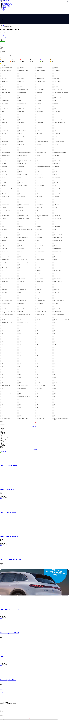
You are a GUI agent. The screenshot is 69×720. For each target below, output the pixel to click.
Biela (12, 59)
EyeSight (20, 133)
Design (3, 111)
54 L (20, 355)
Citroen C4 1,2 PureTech (7, 489)
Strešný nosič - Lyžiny (40, 245)
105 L (3, 330)
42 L (55, 322)
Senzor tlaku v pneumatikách (23, 237)
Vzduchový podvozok (5, 284)
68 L (55, 363)
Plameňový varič (39, 207)
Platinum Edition (57, 207)
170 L (55, 333)
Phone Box (21, 207)
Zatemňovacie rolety (22, 289)
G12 (37, 308)
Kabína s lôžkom (39, 149)
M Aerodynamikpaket (22, 163)
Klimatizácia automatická (6, 152)
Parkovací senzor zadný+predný (24, 204)
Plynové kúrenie (56, 210)
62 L (37, 360)
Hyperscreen (21, 311)
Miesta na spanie (4, 174)
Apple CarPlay (56, 86)
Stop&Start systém (5, 245)
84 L (37, 374)
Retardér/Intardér (4, 229)
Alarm (3, 86)
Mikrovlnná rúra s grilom (41, 385)
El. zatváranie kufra (22, 122)
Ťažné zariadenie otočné (23, 259)
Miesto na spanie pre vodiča (23, 174)
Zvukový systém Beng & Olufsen (7, 300)
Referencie (4, 7)
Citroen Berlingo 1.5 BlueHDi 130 (9, 633)
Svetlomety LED (22, 251)
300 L (3, 396)
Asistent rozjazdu (39, 92)
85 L (55, 374)
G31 (2, 297)
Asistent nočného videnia (58, 89)
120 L (38, 330)
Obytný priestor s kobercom (41, 185)
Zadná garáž (21, 286)
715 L (55, 410)
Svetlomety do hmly (5, 251)
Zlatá (52, 61)
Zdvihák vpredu (4, 292)
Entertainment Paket (22, 130)
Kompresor (38, 155)
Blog (3, 8)
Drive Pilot (38, 114)
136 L (55, 396)
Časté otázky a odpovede (6, 6)
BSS (55, 100)
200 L (38, 336)
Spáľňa (38, 240)
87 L (20, 377)
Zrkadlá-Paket (56, 292)
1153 (55, 399)
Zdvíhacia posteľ (56, 289)
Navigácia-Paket (4, 182)
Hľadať (1, 421)
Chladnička (56, 103)
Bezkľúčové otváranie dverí (58, 97)
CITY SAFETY (39, 388)
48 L (55, 349)
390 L (3, 410)
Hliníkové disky (21, 138)
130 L (38, 404)
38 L (20, 344)
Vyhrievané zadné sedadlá (58, 278)
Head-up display (56, 136)
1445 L (3, 333)
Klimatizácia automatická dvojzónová (25, 152)
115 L (38, 399)
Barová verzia (21, 97)
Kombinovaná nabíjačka (23, 155)
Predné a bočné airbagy (57, 81)
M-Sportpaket (21, 166)
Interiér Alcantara (4, 144)
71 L (55, 366)
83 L (20, 374)
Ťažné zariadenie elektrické (6, 259)
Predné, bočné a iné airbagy (41, 81)
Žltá (2, 63)
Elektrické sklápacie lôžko (23, 125)
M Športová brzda (57, 163)
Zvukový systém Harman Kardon (7, 67)
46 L (20, 349)
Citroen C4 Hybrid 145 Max (8, 680)
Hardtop (38, 136)
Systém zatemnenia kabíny (41, 256)
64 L (2, 363)
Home (3, 25)
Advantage (38, 75)
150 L (3, 407)
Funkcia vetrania (21, 303)
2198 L (20, 407)
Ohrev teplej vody (4, 193)
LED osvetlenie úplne (57, 160)
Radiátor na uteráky (40, 223)
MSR (20, 177)
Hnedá (52, 59)
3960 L (55, 344)
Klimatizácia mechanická (5, 155)
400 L (20, 410)
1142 (55, 385)
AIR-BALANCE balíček (40, 78)
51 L (37, 352)
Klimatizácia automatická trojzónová (42, 152)
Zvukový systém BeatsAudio (6, 70)
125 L (55, 330)
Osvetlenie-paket (56, 196)
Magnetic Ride (56, 166)
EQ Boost (38, 130)
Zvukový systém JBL (57, 70)
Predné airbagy (21, 81)
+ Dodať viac (2, 41)
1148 (2, 388)
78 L (37, 371)
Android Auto (39, 86)
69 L (2, 366)
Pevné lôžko (4, 207)
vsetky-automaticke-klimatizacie (59, 314)
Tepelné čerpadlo (4, 262)
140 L (55, 404)
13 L (20, 404)
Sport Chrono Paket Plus (58, 240)
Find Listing (2, 424)
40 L (2, 347)
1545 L (38, 333)
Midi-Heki (55, 171)
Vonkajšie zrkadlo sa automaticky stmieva (8, 278)
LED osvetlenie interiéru (40, 160)
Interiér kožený (39, 144)
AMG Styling (21, 86)
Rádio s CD (21, 226)
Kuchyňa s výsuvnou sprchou (23, 385)
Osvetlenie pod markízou (40, 418)
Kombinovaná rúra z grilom (6, 385)
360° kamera (56, 67)
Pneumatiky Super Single (23, 212)
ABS (2, 73)
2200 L (55, 336)
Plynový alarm (4, 212)
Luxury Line (4, 163)
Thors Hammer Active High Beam (24, 262)
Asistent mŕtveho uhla (40, 89)
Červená (23, 59)
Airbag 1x (3, 415)
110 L (20, 330)
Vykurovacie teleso (40, 281)
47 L (37, 349)
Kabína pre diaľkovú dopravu (6, 149)
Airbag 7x (38, 319)
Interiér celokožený (22, 144)
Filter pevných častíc (57, 133)
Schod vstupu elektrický (58, 234)
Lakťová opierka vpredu (5, 160)
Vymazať (28, 718)
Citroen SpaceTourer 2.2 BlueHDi (9, 609)
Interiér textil (56, 144)
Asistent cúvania (4, 89)
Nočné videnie (4, 185)
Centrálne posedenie (5, 103)
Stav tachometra (3, 0)
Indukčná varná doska (57, 308)
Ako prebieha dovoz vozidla (7, 4)
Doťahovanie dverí (57, 111)
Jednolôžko (38, 147)
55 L (37, 355)
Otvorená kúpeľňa (39, 199)
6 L (37, 410)
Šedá (32, 61)
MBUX (20, 171)
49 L (2, 352)
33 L (55, 407)
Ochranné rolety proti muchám (59, 188)
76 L (2, 371)
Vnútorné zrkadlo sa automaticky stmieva (60, 273)
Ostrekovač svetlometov (5, 196)
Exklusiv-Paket (4, 133)
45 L (2, 349)
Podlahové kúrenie (39, 212)
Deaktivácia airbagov (5, 81)
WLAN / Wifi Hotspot (57, 284)
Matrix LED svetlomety (5, 171)
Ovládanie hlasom (57, 199)
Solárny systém (21, 240)
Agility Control (21, 78)
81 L (55, 371)
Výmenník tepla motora (58, 281)
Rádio (55, 223)
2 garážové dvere (39, 67)
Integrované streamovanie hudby (59, 141)
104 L (38, 396)
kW (0, 47)
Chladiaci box (39, 103)
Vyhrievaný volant (22, 281)
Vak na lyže (21, 270)
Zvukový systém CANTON (41, 70)
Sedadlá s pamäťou (5, 237)
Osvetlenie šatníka (39, 196)
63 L (55, 360)
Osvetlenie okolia (22, 196)
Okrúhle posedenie (57, 193)
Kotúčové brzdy (56, 155)
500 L (20, 352)
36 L (55, 341)
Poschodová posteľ (57, 215)
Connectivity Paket (5, 108)
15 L (20, 333)
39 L (37, 344)
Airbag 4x (3, 319)
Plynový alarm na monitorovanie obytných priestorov (8, 312)
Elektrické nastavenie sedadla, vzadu (59, 122)
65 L (20, 363)
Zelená (43, 61)
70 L (37, 366)
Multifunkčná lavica (40, 303)
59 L (37, 358)
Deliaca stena (56, 108)
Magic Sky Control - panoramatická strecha (43, 166)
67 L (37, 363)
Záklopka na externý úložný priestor (59, 286)
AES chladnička (4, 78)
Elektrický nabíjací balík (58, 125)
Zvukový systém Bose (22, 300)
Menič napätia (39, 171)
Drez (20, 114)
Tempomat (56, 259)
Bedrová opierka (39, 97)
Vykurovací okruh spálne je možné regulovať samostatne (61, 419)
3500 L (38, 341)
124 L (3, 404)
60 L (55, 358)
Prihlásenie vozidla (5, 5)
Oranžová (13, 61)
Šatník (38, 234)
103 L (20, 399)
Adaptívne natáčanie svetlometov (42, 73)
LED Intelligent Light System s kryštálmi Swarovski (25, 161)
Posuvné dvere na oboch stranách (24, 218)
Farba (1, 57)
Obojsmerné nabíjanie (57, 311)
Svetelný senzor (4, 248)
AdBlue (20, 75)
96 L (2, 382)
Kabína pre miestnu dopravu (23, 149)
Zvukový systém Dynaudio (23, 70)
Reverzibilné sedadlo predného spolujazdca (25, 229)
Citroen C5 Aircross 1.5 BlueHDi (9, 512)
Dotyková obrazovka (5, 114)
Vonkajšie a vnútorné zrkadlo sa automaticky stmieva (61, 276)
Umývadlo (55, 267)
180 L (3, 336)
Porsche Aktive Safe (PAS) (23, 215)
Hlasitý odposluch (4, 138)
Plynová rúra (39, 210)
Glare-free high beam (22, 136)
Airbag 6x (20, 319)
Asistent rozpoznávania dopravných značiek (61, 92)
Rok (1, 433)
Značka (1, 39)
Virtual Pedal (21, 273)
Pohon (1, 438)
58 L (20, 358)
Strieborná (23, 61)
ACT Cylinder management (23, 73)
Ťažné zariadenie (56, 256)
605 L (3, 360)
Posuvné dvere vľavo (40, 218)
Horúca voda (39, 138)
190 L (20, 336)
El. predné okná (4, 122)
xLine (3, 286)
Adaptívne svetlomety (57, 73)
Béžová (3, 59)
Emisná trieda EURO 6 (5, 130)
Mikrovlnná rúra (39, 174)
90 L (55, 325)
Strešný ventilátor (57, 245)
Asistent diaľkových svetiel (23, 89)
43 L (37, 347)
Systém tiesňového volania (23, 256)
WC (20, 284)
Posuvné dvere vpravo (57, 218)
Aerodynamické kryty (57, 75)
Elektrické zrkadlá (39, 125)
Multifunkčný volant (40, 177)
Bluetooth (20, 100)
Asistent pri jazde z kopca (23, 92)
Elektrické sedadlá (4, 125)
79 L (37, 393)
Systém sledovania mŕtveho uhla (7, 256)
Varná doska (38, 270)
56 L (55, 355)
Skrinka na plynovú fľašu (58, 237)
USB (2, 270)
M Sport (38, 163)
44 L (55, 347)
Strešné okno (21, 245)
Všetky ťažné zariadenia (40, 314)
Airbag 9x (38, 415)
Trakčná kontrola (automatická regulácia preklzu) (43, 243)
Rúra (55, 229)
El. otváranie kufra (40, 119)
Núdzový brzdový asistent (23, 185)
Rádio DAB (3, 226)
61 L (20, 360)
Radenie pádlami (21, 223)
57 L (2, 358)
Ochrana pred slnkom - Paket (23, 188)
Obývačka (55, 185)
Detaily (1, 474)
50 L (2, 325)
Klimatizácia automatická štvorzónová (60, 152)
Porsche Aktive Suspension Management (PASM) (43, 216)
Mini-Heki (3, 177)
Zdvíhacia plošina (39, 289)
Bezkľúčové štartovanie (5, 100)
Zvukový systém (21, 67)
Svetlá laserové (21, 248)
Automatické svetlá (5, 97)
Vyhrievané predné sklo (22, 278)
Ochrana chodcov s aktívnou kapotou (7, 188)
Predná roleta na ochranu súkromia (7, 314)
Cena (2, 0)
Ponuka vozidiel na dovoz (6, 3)
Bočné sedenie (39, 100)
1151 (37, 322)
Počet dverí (2, 65)
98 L (20, 382)
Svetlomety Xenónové (57, 251)
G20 (2, 136)
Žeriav (20, 292)
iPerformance (56, 303)
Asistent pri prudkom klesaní (6, 393)
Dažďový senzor (39, 108)
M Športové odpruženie (23, 393)
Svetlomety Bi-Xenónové (58, 248)
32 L (2, 341)
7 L (19, 366)
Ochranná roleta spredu (40, 188)
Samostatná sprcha (22, 234)
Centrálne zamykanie (22, 103)
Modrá (3, 61)
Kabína (55, 147)
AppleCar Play (4, 240)
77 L (20, 371)
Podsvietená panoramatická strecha (59, 212)
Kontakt (3, 10)
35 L (20, 341)
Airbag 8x (20, 415)
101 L (3, 399)
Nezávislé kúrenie (57, 182)
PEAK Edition (56, 204)
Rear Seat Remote (57, 226)
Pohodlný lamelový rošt (5, 215)
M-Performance (4, 166)
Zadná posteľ (39, 286)
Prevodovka (2, 56)
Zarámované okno (4, 289)
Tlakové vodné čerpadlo (58, 262)
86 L (2, 377)
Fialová (43, 59)
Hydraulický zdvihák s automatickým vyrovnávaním (60, 139)
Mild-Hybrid (56, 174)
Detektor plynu (21, 111)
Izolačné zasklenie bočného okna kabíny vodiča (26, 147)
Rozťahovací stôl (39, 229)
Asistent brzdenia (39, 382)
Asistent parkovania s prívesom (59, 415)
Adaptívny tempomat (5, 75)
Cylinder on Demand (22, 108)
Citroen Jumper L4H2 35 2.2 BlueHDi (10, 559)
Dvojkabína (3, 119)
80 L (37, 325)
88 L (37, 377)
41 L (20, 347)
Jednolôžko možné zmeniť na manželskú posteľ (61, 319)
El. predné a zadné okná (58, 119)
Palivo (1, 49)
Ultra (20, 267)
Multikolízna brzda (57, 177)
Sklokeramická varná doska (23, 322)
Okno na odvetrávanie (22, 193)
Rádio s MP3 (39, 226)
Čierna (33, 59)
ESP (55, 130)
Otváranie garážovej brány (23, 199)
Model (1, 431)
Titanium (38, 262)
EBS (20, 119)
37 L (2, 344)
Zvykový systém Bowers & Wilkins (24, 396)
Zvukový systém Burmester (41, 300)
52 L (55, 352)
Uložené (3, 9)
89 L (55, 377)
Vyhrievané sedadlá (40, 278)
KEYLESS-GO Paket (57, 149)
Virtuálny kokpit (39, 273)
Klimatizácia (56, 382)
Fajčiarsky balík (39, 133)
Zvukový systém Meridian (6, 303)
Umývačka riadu (39, 267)
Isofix (3, 147)
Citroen (2, 656)
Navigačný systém (22, 182)
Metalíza (13, 63)
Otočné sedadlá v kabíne (5, 199)
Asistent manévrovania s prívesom (24, 308)
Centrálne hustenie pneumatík (6, 418)
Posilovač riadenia (4, 218)
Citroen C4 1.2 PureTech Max (8, 465)
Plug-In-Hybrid (21, 210)
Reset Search (34, 426)
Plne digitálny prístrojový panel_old (7, 210)
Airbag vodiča (56, 78)
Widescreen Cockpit (40, 284)
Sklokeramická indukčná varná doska (7, 322)
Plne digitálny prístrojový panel (41, 311)
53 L (2, 355)
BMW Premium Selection (23, 388)
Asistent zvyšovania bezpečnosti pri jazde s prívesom (43, 95)
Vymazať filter (34, 449)
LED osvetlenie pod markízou (24, 418)
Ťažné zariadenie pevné (40, 259)
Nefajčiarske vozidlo (40, 182)
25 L (55, 393)
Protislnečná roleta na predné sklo (7, 223)
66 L (20, 325)
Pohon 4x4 (3, 51)
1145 (55, 388)
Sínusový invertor (39, 237)
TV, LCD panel (4, 267)
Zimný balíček (39, 292)
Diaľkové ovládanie (40, 111)
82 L (2, 374)
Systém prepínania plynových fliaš (24, 314)
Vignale (3, 273)
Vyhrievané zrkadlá (5, 281)
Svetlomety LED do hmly (41, 251)
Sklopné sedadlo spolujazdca (6, 308)
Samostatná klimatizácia (5, 234)
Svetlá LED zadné (39, 248)
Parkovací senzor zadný (5, 204)
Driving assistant (56, 114)
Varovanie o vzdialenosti (58, 270)
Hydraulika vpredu (5, 141)
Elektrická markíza (40, 122)
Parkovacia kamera (40, 204)
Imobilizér (21, 141)
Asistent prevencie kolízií (6, 92)
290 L (38, 407)
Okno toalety (39, 193)
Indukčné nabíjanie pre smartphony (42, 141)
